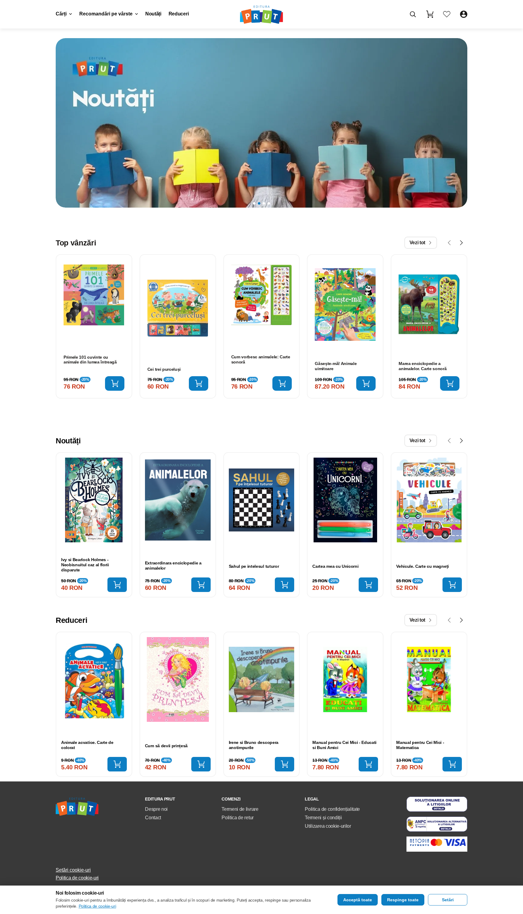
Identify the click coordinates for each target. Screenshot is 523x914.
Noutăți (153, 13)
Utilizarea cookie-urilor (328, 826)
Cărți (61, 13)
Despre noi (156, 809)
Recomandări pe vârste (106, 13)
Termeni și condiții (323, 817)
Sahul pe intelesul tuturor (254, 566)
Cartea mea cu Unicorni (335, 566)
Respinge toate (403, 899)
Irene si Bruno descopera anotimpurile (253, 745)
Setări (448, 899)
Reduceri (179, 13)
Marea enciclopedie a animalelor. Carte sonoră (422, 366)
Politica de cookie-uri (77, 877)
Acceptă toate (357, 899)
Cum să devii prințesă (166, 745)
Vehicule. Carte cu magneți (422, 566)
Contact (153, 817)
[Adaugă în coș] (114, 383)
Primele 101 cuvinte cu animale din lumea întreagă (90, 360)
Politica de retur (238, 817)
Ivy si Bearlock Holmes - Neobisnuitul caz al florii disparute (85, 564)
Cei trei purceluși (164, 369)
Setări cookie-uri (73, 870)
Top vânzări (76, 242)
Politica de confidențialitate (332, 809)
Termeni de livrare (240, 809)
